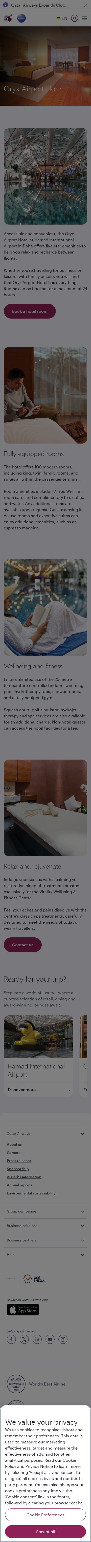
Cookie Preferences (45, 1514)
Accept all (45, 1531)
